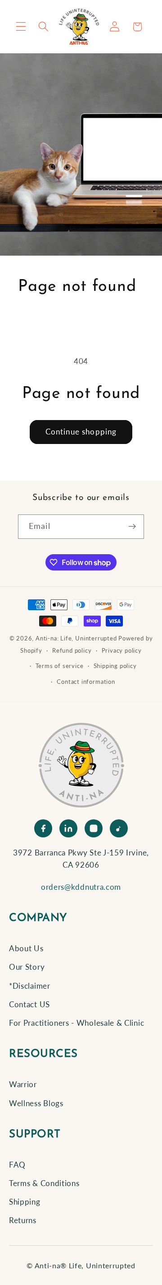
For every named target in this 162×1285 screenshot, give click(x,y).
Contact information (86, 681)
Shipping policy (115, 666)
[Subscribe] (132, 526)
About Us (26, 948)
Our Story (27, 967)
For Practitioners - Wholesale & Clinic (76, 1023)
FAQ (17, 1164)
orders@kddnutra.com (81, 887)
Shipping (24, 1201)
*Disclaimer (29, 986)
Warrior (23, 1084)
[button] (20, 26)
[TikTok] (119, 828)
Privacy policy (122, 650)
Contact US (29, 1004)
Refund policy (71, 650)
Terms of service (60, 666)
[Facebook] (43, 828)
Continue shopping (81, 431)
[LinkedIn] (68, 828)
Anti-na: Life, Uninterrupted (76, 638)
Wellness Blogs (36, 1103)
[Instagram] (94, 828)
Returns (22, 1220)
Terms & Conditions (44, 1183)
